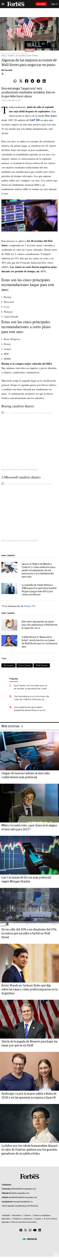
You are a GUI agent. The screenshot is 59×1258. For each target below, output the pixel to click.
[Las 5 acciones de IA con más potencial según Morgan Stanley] (29, 855)
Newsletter (16, 1215)
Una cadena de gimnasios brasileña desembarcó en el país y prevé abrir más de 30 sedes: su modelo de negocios (31, 709)
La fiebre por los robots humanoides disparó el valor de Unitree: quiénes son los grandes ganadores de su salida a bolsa (29, 1149)
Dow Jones (24, 665)
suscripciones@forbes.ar (23, 1202)
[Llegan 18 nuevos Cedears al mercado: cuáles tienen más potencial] (29, 751)
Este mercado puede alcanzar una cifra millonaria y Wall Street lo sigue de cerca (39, 625)
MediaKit (6, 1215)
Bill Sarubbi (6, 70)
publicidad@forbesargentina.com (23, 1189)
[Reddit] (32, 81)
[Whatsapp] (15, 81)
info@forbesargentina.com (19, 1193)
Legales (38, 1219)
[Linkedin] (44, 81)
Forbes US (29, 606)
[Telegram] (38, 81)
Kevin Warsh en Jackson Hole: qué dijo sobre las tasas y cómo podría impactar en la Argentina (29, 989)
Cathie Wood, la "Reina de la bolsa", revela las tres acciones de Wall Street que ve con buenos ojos (39, 642)
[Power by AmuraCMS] (29, 1239)
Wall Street (42, 665)
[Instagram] (30, 1230)
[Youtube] (35, 1230)
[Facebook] (26, 81)
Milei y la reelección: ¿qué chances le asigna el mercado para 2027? (29, 827)
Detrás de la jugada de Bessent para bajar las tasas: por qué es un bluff (29, 1043)
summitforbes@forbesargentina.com (22, 1197)
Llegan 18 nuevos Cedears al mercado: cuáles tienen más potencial (25, 775)
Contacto (27, 1215)
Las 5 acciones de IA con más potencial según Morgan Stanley (26, 879)
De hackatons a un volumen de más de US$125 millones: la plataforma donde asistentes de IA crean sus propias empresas (31, 698)
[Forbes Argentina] (15, 4)
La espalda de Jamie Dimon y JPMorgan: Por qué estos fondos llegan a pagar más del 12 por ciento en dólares (39, 590)
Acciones (8, 665)
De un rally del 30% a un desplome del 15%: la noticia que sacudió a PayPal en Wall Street (29, 933)
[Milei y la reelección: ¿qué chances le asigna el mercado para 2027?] (29, 803)
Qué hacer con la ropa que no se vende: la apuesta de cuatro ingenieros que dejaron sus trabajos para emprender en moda (31, 687)
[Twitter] (21, 81)
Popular (13, 678)
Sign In (54, 4)
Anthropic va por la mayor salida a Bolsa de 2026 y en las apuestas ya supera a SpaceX (28, 1095)
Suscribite (41, 4)
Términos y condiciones (22, 1219)
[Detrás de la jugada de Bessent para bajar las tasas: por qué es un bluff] (29, 1019)
